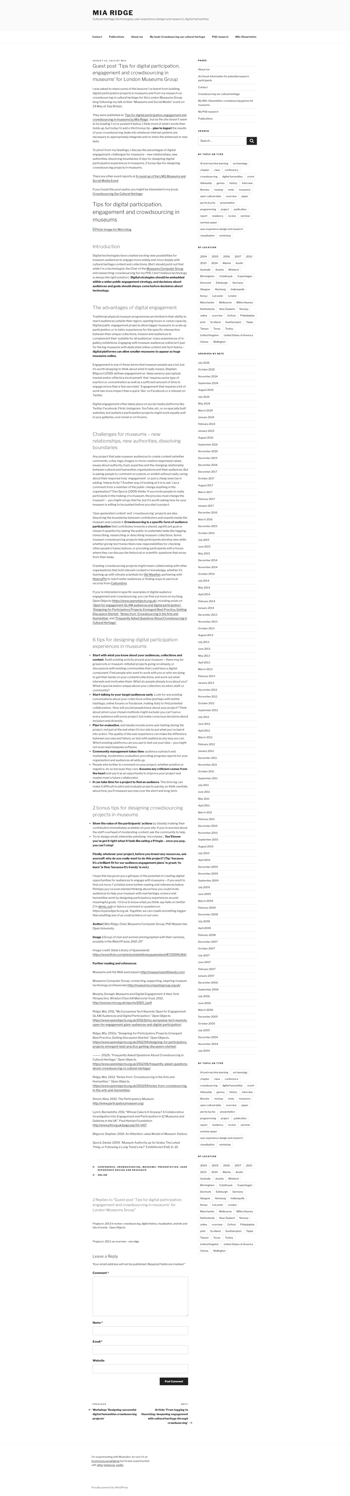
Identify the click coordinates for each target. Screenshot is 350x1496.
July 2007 (204, 955)
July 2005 (204, 1030)
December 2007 (208, 941)
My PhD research (208, 111)
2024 (214, 263)
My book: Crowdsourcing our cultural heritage (177, 36)
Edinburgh (222, 282)
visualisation (207, 235)
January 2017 (206, 505)
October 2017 (206, 478)
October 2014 (206, 573)
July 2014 (203, 580)
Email (97, 1341)
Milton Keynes (244, 302)
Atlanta (226, 263)
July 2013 (203, 642)
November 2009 (208, 873)
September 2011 (208, 778)
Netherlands (207, 308)
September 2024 (208, 383)
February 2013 (206, 676)
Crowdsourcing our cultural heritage (219, 93)
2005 (215, 256)
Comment (101, 1273)
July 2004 (204, 1050)
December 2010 (207, 825)
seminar (245, 215)
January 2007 (206, 975)
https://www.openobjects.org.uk (134, 601)
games (221, 183)
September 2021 (208, 444)
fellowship (206, 183)
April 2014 (204, 594)
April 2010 (204, 859)
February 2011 (206, 819)
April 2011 (204, 805)
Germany (237, 282)
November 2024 (208, 376)
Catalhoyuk (226, 276)
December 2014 (207, 560)
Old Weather (152, 574)
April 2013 (204, 662)
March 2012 (205, 737)
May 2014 (204, 587)
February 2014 (206, 601)
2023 (203, 263)
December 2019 (207, 457)
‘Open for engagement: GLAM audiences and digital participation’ (137, 605)
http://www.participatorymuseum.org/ (118, 1103)
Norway (243, 308)
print (202, 322)
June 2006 (204, 1003)
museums (149, 1167)
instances (109, 1464)
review (232, 215)
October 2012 (206, 703)
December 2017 (207, 471)
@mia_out (105, 906)
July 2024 (203, 396)
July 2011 (203, 785)
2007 (238, 256)
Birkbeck (233, 269)
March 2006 (205, 1009)
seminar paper (208, 222)
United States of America (238, 335)
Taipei (249, 322)
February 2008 (207, 934)
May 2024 (204, 403)
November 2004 (208, 1043)
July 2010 (203, 853)
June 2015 (204, 546)
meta (231, 189)
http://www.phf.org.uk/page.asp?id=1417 (120, 1125)
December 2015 (207, 526)
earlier (119, 1464)
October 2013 (206, 628)
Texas (216, 328)
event (250, 176)
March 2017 (205, 492)
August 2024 (205, 389)
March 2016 (205, 519)
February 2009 (207, 907)
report (203, 215)
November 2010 (208, 832)
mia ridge (113, 13)
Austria (219, 269)
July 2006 (204, 996)
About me (137, 36)
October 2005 (206, 1023)
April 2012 (204, 730)
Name (98, 1322)
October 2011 (206, 771)
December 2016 (207, 512)
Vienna (204, 341)
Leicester (217, 295)
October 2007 (206, 948)
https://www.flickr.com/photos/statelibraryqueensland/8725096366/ (140, 954)
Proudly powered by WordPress (110, 1487)
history (233, 183)
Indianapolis (237, 289)
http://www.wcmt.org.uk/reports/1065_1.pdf (122, 1002)
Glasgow (205, 289)
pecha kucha (207, 202)
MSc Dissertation (245, 36)
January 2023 (206, 430)
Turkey (229, 328)
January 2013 (206, 682)
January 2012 (206, 750)
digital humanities (232, 176)
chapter (204, 169)
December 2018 (207, 464)
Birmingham (207, 276)
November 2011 (207, 764)
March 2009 (205, 900)
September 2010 (208, 839)
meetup (218, 189)
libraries (204, 189)
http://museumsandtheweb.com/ (163, 972)
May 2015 (204, 553)
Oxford (231, 315)
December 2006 (208, 982)
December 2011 (207, 757)
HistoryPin (100, 579)
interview (247, 183)
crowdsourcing (129, 1167)
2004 (203, 256)
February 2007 (206, 969)
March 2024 (205, 410)
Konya (203, 295)
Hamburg (220, 289)
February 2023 (206, 423)
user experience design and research (221, 228)
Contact (97, 36)
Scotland (215, 322)
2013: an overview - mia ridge (122, 1241)
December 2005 (208, 1016)
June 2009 (204, 893)
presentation (168, 1167)
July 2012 (203, 716)
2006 (226, 256)
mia (123, 60)
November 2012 (207, 696)
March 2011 (205, 812)
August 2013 (205, 635)
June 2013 (204, 648)
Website (98, 1360)
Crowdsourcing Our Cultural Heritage (118, 193)
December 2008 (208, 914)
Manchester (207, 302)
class (217, 169)
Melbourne (225, 302)
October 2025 (206, 369)
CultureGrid (119, 583)
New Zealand (227, 308)
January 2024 (206, 417)
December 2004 (208, 1037)
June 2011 (204, 791)
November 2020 (208, 451)
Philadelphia (247, 315)
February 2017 (206, 498)
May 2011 (204, 798)
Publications (116, 36)
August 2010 (205, 846)
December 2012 (207, 689)
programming (208, 209)
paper (244, 196)
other (100, 1464)
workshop (225, 235)
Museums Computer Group (165, 268)
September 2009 (208, 880)
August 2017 (205, 485)
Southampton (233, 322)
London (232, 295)
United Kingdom (209, 335)
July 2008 (204, 921)
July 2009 (204, 887)
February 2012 (206, 744)
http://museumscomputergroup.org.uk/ (153, 985)
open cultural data (210, 196)
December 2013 (207, 614)
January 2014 (206, 607)
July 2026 (203, 362)
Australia (205, 269)
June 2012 (204, 723)
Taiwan (204, 328)
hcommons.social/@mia (106, 1460)
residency (217, 215)
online (103, 1175)
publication (240, 209)
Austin (239, 263)
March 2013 (205, 669)
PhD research (220, 36)
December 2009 (208, 866)
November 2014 (207, 567)
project (225, 209)
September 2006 (208, 989)
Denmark (205, 282)
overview (231, 196)
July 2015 (203, 539)
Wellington (219, 341)
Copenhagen (244, 276)
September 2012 (208, 710)
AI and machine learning (214, 163)
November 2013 (207, 621)
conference (106, 1167)
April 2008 (204, 928)
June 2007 (204, 962)
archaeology (240, 163)
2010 (249, 256)
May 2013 (204, 655)
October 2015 (206, 533)
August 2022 (205, 437)
